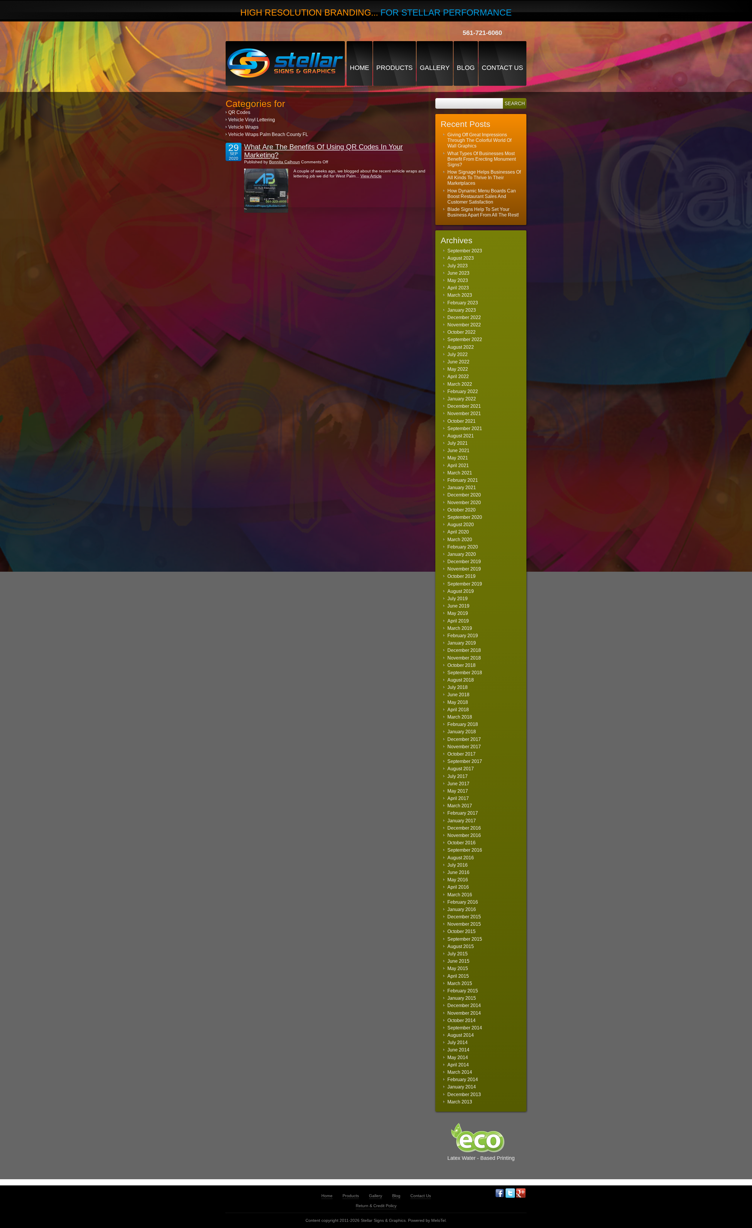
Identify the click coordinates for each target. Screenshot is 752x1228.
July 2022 (457, 354)
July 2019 (457, 598)
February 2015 (462, 990)
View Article (371, 176)
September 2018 (464, 672)
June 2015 (458, 961)
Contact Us (502, 67)
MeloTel (438, 1220)
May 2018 (457, 702)
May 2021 (457, 457)
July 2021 (457, 443)
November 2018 (464, 657)
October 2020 (461, 509)
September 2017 (464, 761)
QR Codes (239, 112)
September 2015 (464, 939)
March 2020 (459, 539)
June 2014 (458, 1049)
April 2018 (458, 709)
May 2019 (457, 613)
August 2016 (460, 857)
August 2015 (460, 946)
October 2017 (461, 753)
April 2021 (458, 465)
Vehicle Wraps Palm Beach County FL (268, 134)
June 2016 (458, 872)
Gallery (435, 67)
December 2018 (464, 650)
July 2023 (457, 265)
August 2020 (460, 524)
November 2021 (464, 413)
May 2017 (457, 791)
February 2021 (462, 480)
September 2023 (464, 250)
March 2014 (459, 1072)
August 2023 (460, 258)
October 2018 (461, 665)
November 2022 (464, 324)
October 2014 (461, 1020)
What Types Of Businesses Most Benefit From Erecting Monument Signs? (481, 159)
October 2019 (461, 576)
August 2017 (460, 768)
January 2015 (461, 998)
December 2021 (464, 406)
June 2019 (458, 605)
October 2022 (461, 332)
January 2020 (461, 554)
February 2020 (462, 546)
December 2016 (464, 828)
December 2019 (464, 561)
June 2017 (458, 783)
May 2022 (457, 369)
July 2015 (457, 953)
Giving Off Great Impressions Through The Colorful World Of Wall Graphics (479, 140)
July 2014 (457, 1042)
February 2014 (462, 1079)
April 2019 (458, 620)
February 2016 (462, 902)
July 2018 (457, 687)
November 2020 (464, 502)
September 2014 (464, 1027)
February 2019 (462, 635)
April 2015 (458, 976)
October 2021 (461, 421)
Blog (466, 67)
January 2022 (461, 398)
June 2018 (458, 694)
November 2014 (464, 1013)
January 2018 (461, 731)
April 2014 (458, 1064)
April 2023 (458, 287)
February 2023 (462, 302)
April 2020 (458, 531)
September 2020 (464, 517)
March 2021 (459, 472)
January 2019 (461, 642)
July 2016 (457, 865)
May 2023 (457, 280)
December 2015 (464, 916)
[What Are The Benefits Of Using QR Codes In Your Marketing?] (266, 191)
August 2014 (460, 1035)
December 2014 (464, 1005)
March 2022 (459, 384)
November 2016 (464, 835)
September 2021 (464, 428)
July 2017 (457, 776)
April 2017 (458, 798)
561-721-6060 (482, 32)
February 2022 (462, 391)
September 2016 (464, 850)
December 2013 (464, 1094)
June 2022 (458, 361)
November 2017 (464, 746)
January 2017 (461, 820)
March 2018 (459, 716)
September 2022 (464, 339)
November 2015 (464, 924)
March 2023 (459, 295)
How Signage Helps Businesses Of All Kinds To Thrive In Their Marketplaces (484, 178)
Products (394, 67)
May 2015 (457, 968)
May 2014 (457, 1057)
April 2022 (458, 376)
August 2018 (460, 679)
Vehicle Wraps (243, 127)
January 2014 (461, 1086)
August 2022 (460, 347)
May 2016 (457, 879)
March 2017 (459, 805)
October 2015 (461, 931)
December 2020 (464, 494)
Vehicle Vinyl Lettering (251, 119)
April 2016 (458, 887)
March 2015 (459, 983)
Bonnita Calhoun (284, 162)
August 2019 (460, 591)
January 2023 (461, 310)
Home (359, 67)
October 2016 (461, 842)
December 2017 (464, 739)
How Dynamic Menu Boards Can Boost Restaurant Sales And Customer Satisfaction (481, 196)
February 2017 (462, 813)
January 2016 (461, 909)
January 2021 (461, 487)
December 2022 (464, 317)
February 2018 (462, 724)
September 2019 (464, 583)
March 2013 (459, 1101)
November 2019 (464, 568)
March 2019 (459, 628)
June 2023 (458, 273)
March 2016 (459, 894)
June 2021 (458, 450)
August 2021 (460, 435)
